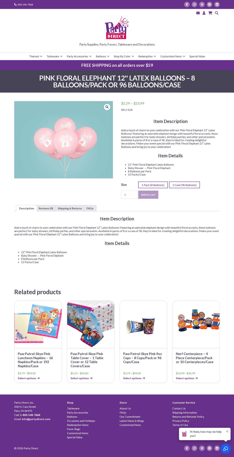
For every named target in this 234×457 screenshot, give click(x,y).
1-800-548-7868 (30, 414)
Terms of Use (180, 424)
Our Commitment (130, 416)
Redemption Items (78, 424)
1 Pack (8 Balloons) (153, 185)
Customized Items (171, 56)
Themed (34, 56)
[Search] (217, 13)
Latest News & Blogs (132, 420)
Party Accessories (77, 56)
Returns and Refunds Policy (188, 416)
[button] (107, 107)
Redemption (145, 56)
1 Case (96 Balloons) (184, 185)
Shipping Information (184, 412)
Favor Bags (73, 429)
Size (124, 185)
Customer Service (183, 402)
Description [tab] (26, 208)
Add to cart (148, 194)
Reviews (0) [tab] (46, 208)
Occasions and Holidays (81, 420)
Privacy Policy (180, 420)
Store (123, 402)
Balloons (101, 56)
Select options (27, 378)
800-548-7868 (25, 4)
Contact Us (179, 408)
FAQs (123, 412)
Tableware (53, 56)
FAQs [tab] (90, 208)
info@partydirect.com (36, 419)
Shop (70, 402)
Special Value (197, 56)
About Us (125, 408)
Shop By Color (122, 56)
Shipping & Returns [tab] (70, 208)
